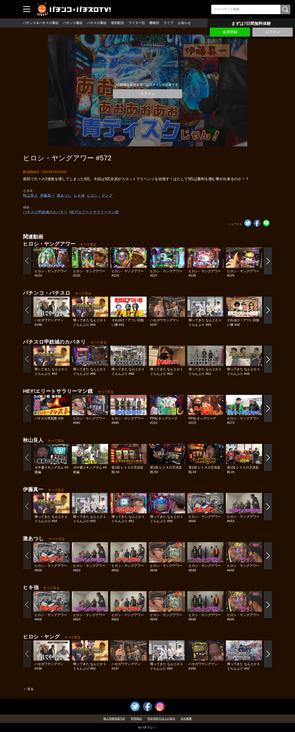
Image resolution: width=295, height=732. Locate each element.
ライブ (168, 23)
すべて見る (88, 244)
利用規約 (136, 718)
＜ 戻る (28, 689)
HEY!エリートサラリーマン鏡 (94, 212)
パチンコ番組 (73, 23)
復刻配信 (117, 23)
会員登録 (230, 32)
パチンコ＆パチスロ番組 (41, 23)
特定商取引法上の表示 (161, 718)
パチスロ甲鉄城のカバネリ (45, 212)
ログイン (272, 32)
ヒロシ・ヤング (99, 195)
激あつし (64, 195)
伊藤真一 (47, 195)
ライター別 (137, 23)
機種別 (154, 23)
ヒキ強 (79, 195)
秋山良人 (30, 195)
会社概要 (186, 718)
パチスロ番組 (96, 23)
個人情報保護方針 (114, 718)
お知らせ (184, 23)
